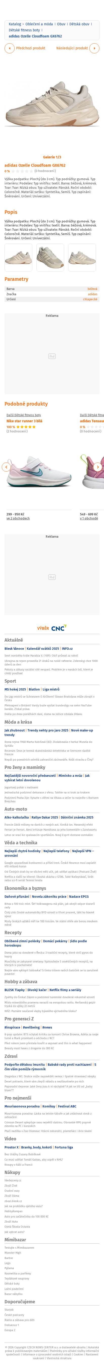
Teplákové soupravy (17, 1278)
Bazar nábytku (13, 1294)
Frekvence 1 (12, 1325)
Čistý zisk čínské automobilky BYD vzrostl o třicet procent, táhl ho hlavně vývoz (49, 914)
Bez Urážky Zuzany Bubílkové (23, 1154)
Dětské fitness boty (24, 30)
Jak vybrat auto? (14, 1232)
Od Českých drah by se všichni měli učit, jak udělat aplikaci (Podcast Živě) (50, 872)
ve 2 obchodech (18, 518)
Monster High (13, 1253)
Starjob (9, 1310)
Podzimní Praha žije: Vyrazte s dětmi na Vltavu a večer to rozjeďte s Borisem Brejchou (51, 799)
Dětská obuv (79, 24)
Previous (6, 467)
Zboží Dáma (12, 1196)
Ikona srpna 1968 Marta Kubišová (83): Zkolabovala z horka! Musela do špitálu (48, 743)
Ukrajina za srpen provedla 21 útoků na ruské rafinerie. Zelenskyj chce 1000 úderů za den (51, 662)
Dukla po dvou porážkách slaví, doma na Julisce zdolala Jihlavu (43, 714)
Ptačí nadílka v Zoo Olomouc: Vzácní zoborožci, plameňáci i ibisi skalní (48, 1131)
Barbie (9, 1258)
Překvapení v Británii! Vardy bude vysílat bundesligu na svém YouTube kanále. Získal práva (48, 707)
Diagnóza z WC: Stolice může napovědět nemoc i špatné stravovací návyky (50, 1076)
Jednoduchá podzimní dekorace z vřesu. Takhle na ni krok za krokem (47, 792)
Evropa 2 (10, 1330)
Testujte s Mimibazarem (19, 1248)
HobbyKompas (13, 1211)
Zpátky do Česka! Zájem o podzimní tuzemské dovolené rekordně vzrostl (50, 997)
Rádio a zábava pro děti (20, 1320)
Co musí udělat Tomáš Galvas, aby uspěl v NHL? (34, 1160)
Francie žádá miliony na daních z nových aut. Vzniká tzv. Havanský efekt (49, 825)
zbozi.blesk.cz (13, 1201)
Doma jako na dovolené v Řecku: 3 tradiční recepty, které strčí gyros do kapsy (49, 954)
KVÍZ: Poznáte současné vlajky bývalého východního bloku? (41, 1011)
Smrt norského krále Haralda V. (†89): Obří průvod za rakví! (41, 656)
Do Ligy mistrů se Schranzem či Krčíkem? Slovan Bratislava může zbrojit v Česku (49, 698)
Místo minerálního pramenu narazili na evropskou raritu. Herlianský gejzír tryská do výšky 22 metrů (50, 1004)
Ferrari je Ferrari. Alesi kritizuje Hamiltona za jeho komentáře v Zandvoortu (51, 830)
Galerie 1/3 (52, 157)
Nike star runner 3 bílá (24, 421)
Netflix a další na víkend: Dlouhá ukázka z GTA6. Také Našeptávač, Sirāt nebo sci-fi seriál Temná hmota (49, 878)
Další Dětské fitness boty (24, 415)
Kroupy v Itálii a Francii (19, 1165)
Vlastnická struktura (59, 1358)
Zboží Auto (11, 1222)
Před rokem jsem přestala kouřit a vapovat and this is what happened (48, 1043)
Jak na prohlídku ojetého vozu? (24, 1206)
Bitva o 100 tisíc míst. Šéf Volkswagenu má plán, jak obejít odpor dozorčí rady (50, 905)
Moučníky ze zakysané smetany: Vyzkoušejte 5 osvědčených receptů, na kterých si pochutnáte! (49, 963)
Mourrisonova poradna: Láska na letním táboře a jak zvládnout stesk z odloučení (48, 1115)
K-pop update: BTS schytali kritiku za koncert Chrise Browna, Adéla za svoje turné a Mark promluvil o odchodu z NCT (51, 1036)
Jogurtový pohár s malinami (21, 787)
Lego (7, 1263)
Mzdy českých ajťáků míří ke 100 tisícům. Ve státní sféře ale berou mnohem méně (51, 923)
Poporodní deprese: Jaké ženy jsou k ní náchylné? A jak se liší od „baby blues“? (48, 1088)
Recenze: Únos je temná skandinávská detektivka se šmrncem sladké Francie (47, 752)
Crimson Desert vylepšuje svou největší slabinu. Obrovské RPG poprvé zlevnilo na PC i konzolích (48, 1124)
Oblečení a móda (39, 24)
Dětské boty (12, 1284)
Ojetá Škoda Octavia (17, 1227)
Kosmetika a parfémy (18, 1273)
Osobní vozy (12, 1191)
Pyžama (9, 1268)
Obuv (61, 24)
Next (97, 467)
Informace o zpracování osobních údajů (47, 1354)
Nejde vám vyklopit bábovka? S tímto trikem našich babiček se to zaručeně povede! (51, 972)
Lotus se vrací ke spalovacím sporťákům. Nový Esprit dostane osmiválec (49, 835)
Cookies (78, 1354)
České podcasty (14, 1315)
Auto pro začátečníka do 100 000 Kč (26, 1216)
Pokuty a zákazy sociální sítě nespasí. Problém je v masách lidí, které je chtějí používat (49, 671)
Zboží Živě (11, 1186)
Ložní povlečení (14, 1289)
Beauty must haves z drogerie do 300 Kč (29, 1048)
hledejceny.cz (13, 1180)
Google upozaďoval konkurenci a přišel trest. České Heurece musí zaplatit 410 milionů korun (50, 864)
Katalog (15, 24)
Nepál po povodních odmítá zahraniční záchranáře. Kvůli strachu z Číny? (49, 760)
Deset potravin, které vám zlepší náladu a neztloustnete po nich (44, 1081)
